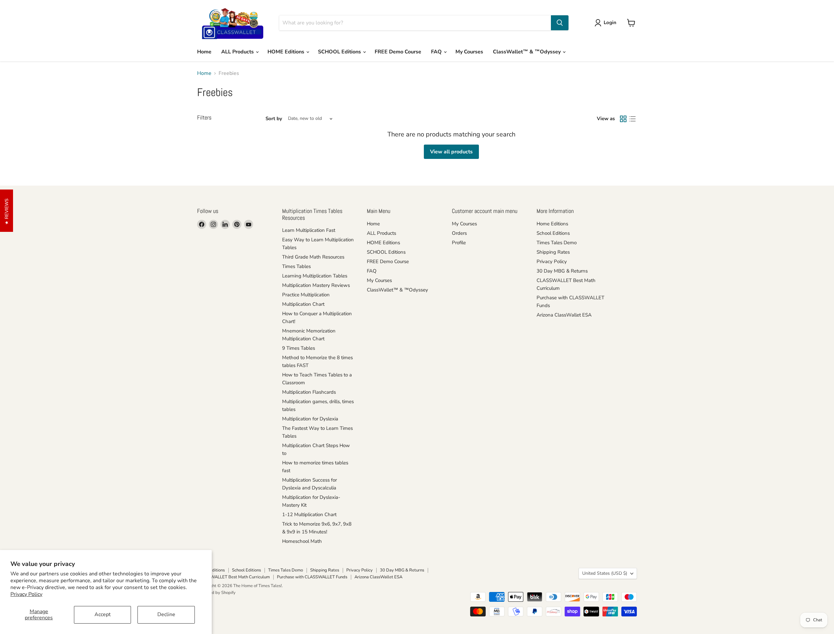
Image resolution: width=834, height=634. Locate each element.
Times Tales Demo (557, 242)
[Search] (559, 22)
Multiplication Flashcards (309, 392)
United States (604, 573)
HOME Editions (286, 51)
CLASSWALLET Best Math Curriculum (233, 577)
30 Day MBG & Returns (562, 271)
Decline (166, 614)
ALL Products (238, 51)
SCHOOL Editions (340, 51)
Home (204, 51)
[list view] (632, 118)
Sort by (274, 118)
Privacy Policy (26, 594)
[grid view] (623, 118)
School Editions (553, 233)
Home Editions (552, 223)
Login (610, 22)
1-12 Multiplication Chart (309, 514)
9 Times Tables (298, 348)
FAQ (437, 51)
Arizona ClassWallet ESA (564, 315)
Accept (102, 614)
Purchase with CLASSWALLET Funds (312, 577)
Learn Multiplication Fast (308, 230)
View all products (451, 151)
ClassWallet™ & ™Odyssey (527, 51)
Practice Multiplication (306, 294)
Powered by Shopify (216, 593)
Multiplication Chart (303, 304)
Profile (459, 242)
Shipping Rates (553, 252)
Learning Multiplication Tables (314, 276)
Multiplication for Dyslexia (310, 419)
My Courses (469, 51)
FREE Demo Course (398, 51)
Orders (459, 233)
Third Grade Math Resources (313, 257)
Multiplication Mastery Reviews (316, 285)
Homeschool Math (302, 541)
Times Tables (296, 266)
